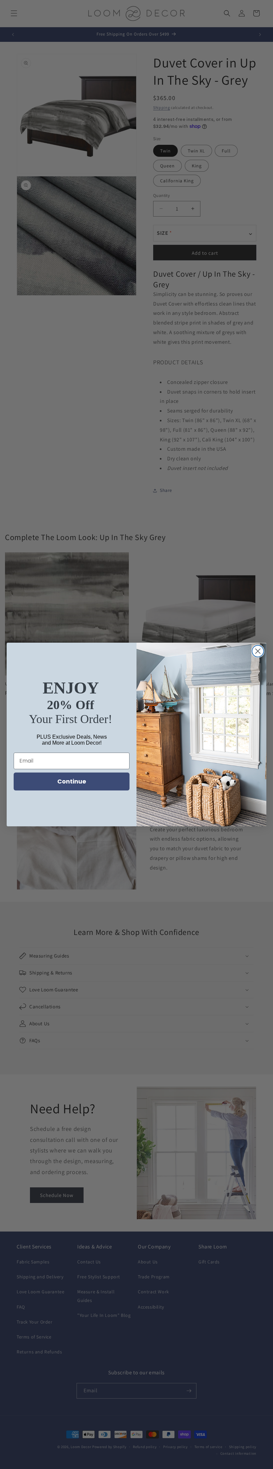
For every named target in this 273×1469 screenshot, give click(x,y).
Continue (71, 781)
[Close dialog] (258, 651)
